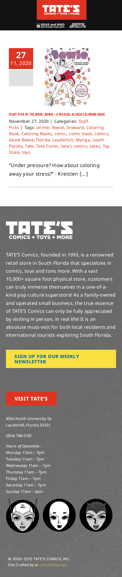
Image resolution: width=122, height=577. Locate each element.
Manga (83, 140)
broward (75, 127)
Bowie (58, 127)
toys (26, 152)
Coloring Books (36, 133)
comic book (80, 133)
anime (42, 127)
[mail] (55, 376)
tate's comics (74, 146)
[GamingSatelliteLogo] (77, 25)
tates (95, 146)
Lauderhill (62, 140)
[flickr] (36, 376)
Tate (29, 146)
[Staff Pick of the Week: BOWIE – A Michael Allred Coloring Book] (67, 77)
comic (60, 133)
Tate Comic (47, 146)
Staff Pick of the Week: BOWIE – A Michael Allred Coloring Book (57, 114)
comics (101, 133)
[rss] (46, 376)
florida (43, 140)
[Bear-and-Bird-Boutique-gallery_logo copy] (50, 25)
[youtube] (27, 376)
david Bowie (21, 140)
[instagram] (7, 376)
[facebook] (17, 376)
